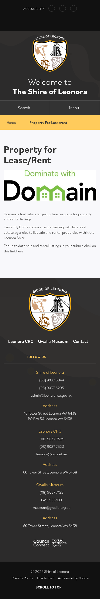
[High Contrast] (51, 8)
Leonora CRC (20, 341)
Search (24, 107)
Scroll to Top (48, 587)
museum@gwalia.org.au (51, 507)
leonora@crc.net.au (51, 454)
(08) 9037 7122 (51, 492)
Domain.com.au (31, 227)
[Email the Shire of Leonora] (46, 20)
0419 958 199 (51, 500)
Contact (80, 341)
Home (11, 122)
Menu (74, 107)
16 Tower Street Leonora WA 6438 (50, 413)
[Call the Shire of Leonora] (54, 20)
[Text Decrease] (62, 8)
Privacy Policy (22, 578)
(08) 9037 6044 (51, 380)
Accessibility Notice (73, 578)
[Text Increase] (73, 8)
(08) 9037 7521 (51, 439)
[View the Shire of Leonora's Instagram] (68, 353)
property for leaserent (48, 122)
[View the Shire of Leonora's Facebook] (56, 353)
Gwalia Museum (53, 341)
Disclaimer (45, 578)
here (19, 251)
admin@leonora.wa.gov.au (51, 395)
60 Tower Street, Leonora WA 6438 (50, 472)
